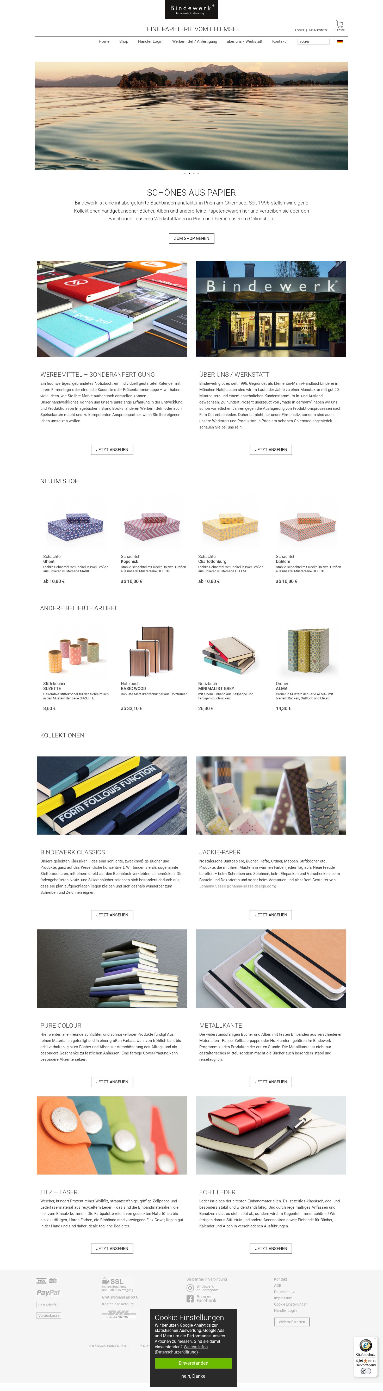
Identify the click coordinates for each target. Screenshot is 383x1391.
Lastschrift (47, 1305)
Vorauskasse (49, 1315)
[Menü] (375, 1339)
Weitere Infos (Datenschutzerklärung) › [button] (181, 1349)
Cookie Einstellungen (290, 1304)
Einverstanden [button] (193, 1363)
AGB (277, 1285)
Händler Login (150, 41)
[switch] (366, 1371)
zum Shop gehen (191, 238)
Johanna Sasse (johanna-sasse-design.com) (237, 886)
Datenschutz (284, 1292)
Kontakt (279, 41)
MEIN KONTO (318, 30)
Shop (123, 41)
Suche (304, 41)
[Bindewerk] (191, 9)
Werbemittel (194, 41)
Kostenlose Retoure (118, 1304)
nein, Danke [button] (193, 1376)
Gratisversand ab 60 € (120, 1297)
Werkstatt (244, 41)
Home (104, 41)
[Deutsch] (340, 41)
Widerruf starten (292, 1322)
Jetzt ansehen (112, 449)
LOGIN (299, 30)
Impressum (283, 1298)
